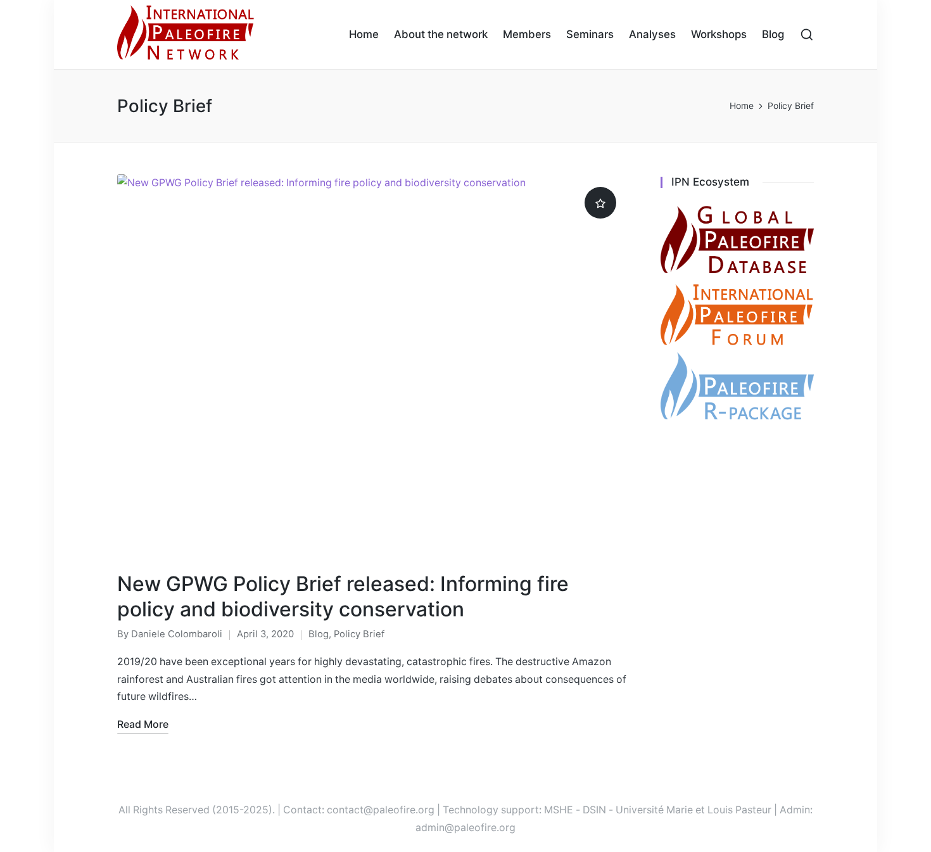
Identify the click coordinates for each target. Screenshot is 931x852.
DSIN (594, 810)
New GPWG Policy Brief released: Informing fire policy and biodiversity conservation (343, 596)
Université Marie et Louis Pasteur (693, 810)
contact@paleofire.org (380, 810)
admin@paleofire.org (465, 828)
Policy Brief (359, 634)
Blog (318, 634)
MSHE (558, 810)
